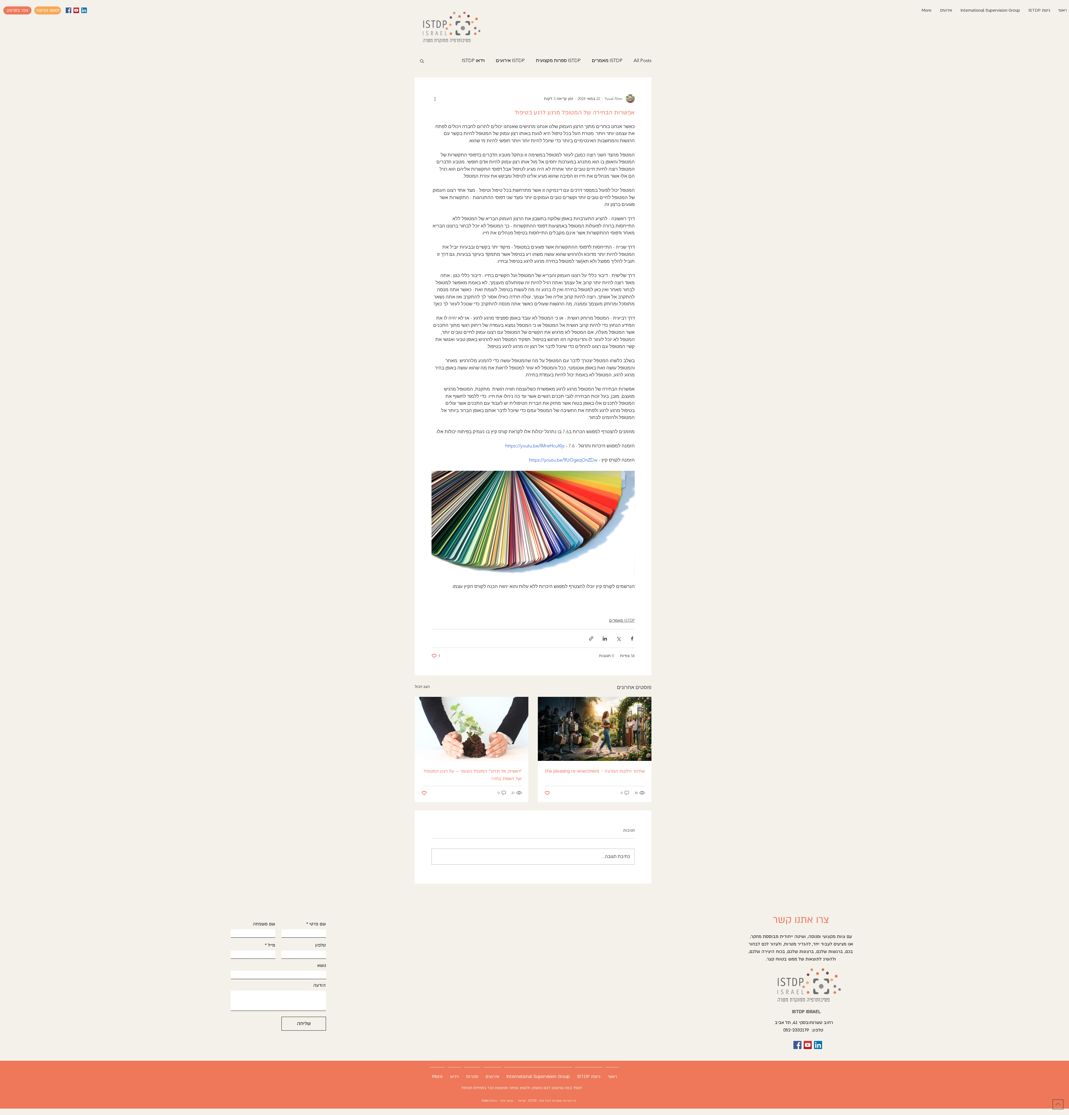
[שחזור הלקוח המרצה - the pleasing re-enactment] (594, 729)
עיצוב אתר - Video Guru (498, 1101)
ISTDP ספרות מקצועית (558, 60)
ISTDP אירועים (510, 60)
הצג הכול (422, 686)
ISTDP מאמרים (607, 60)
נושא (321, 965)
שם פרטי (317, 924)
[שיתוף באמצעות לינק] (591, 638)
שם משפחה (264, 924)
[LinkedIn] (84, 10)
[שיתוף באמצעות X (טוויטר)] (618, 638)
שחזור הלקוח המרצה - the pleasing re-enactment (595, 771)
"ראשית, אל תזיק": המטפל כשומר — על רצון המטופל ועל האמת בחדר (473, 775)
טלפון (320, 945)
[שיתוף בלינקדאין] (604, 638)
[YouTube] (76, 10)
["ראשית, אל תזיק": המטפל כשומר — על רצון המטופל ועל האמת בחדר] (471, 729)
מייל (271, 945)
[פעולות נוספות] (434, 98)
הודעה (319, 985)
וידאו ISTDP (473, 60)
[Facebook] (68, 10)
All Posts (642, 60)
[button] (17, 10)
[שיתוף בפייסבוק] (632, 638)
